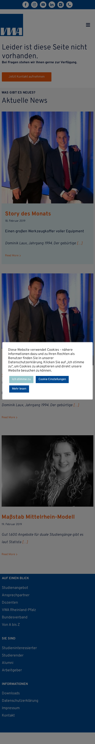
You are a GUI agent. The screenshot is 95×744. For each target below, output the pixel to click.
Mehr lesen (19, 389)
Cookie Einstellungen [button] (52, 379)
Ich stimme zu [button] (21, 379)
